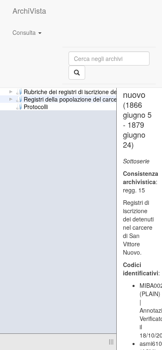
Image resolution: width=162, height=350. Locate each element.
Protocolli (36, 106)
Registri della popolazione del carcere (73, 98)
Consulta (24, 32)
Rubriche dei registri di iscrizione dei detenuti (82, 91)
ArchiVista (29, 10)
